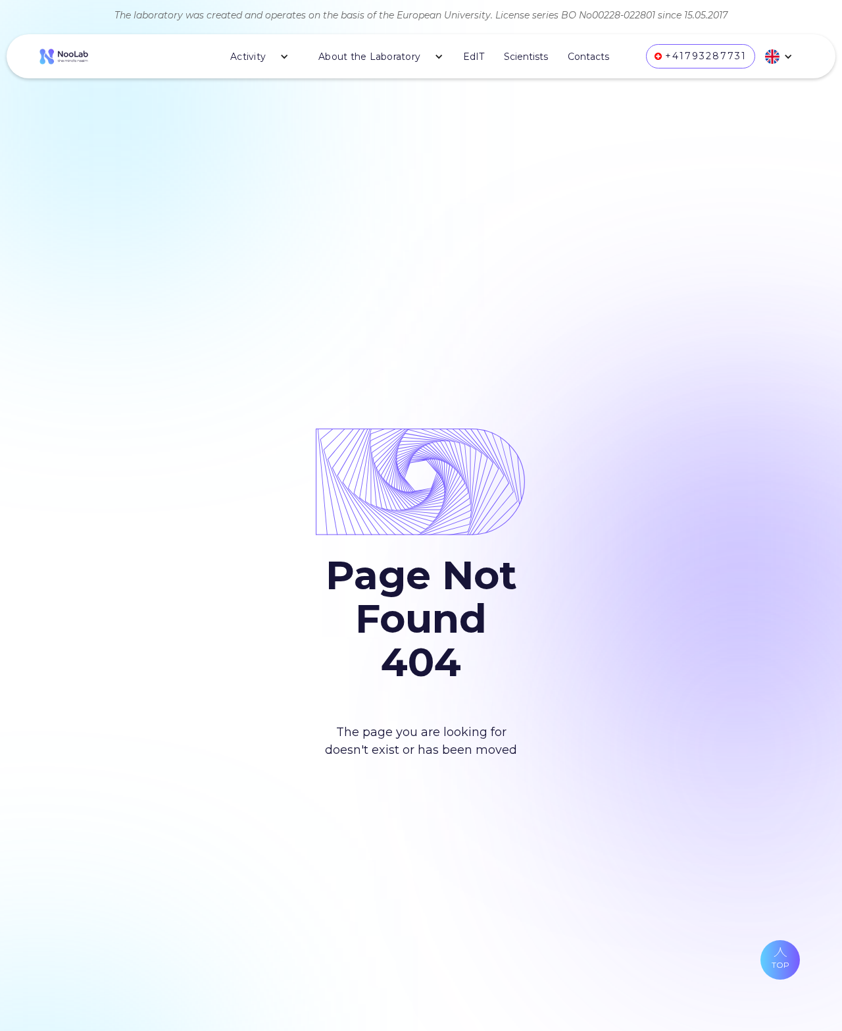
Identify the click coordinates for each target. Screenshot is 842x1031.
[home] (63, 56)
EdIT (473, 57)
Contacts (588, 57)
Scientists (526, 57)
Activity (248, 57)
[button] (254, 56)
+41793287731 (706, 56)
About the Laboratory (369, 57)
